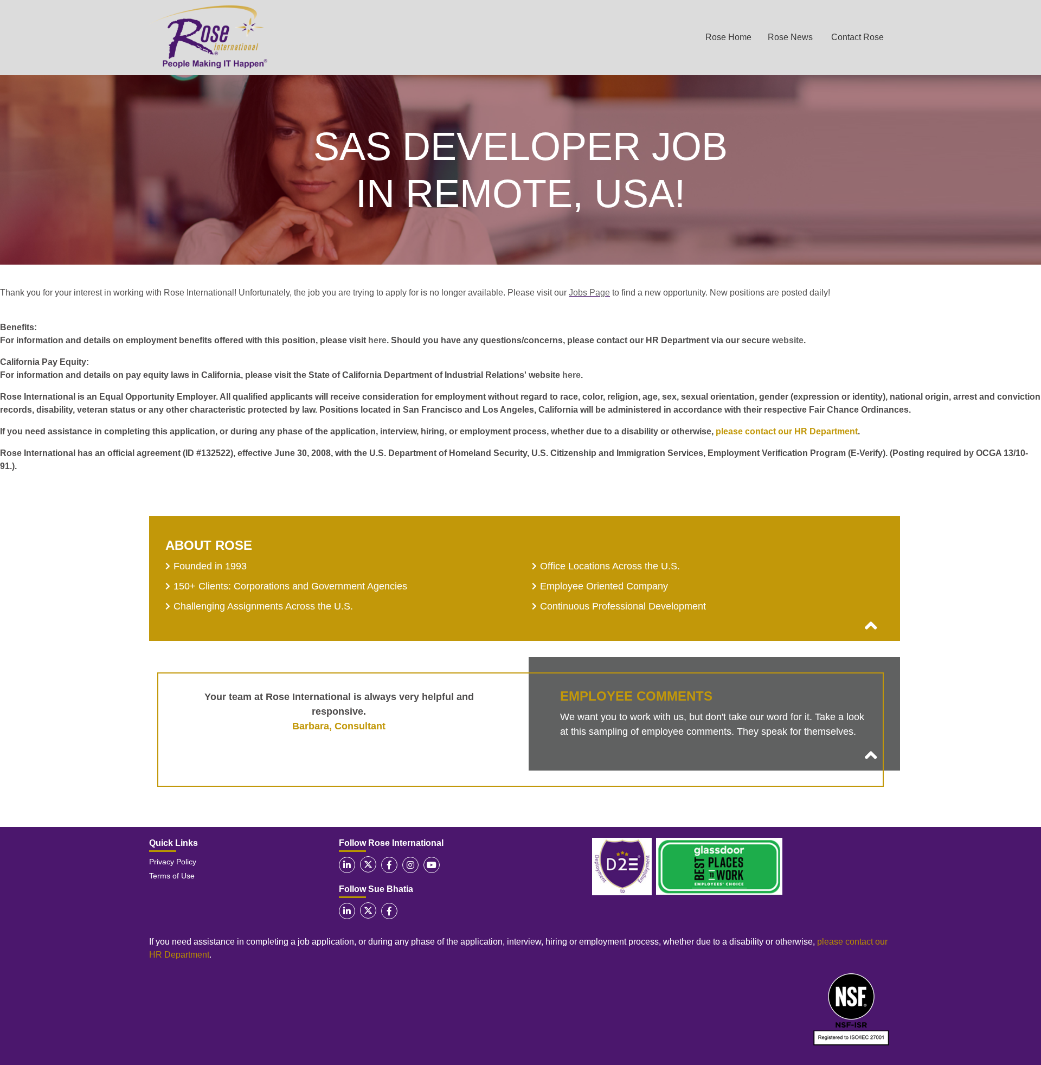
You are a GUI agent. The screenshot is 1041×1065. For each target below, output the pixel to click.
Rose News (790, 37)
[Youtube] (431, 865)
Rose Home (728, 37)
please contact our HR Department (787, 431)
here (377, 340)
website (788, 340)
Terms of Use (172, 875)
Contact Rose (857, 37)
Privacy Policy (172, 861)
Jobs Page (589, 292)
